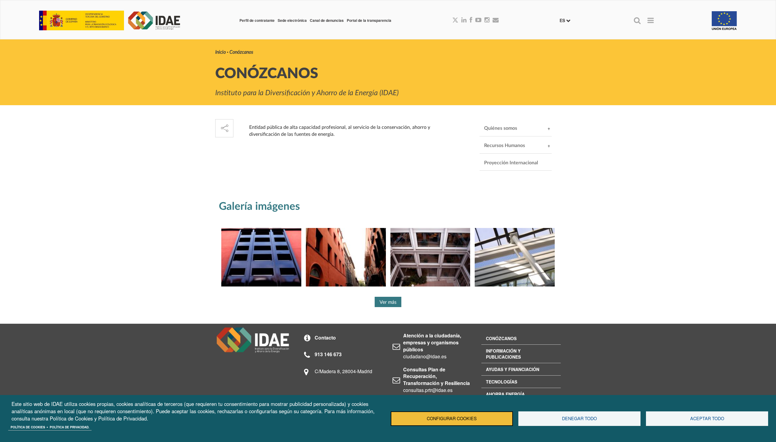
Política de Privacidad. (69, 427)
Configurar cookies (452, 418)
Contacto (325, 337)
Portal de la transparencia (369, 20)
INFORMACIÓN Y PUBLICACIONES (503, 354)
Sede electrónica (292, 20)
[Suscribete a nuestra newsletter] (496, 20)
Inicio (220, 52)
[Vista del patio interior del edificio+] (430, 257)
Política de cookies (28, 427)
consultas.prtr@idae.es (428, 390)
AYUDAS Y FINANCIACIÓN (512, 369)
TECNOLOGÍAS (501, 382)
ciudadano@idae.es (425, 356)
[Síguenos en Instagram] (487, 20)
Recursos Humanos (504, 145)
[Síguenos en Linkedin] (464, 20)
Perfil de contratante (257, 20)
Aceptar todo (707, 418)
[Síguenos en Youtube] (478, 20)
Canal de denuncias (327, 20)
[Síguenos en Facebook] (471, 20)
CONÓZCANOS (501, 338)
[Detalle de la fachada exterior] (261, 257)
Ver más (388, 302)
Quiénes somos (500, 128)
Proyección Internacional (511, 162)
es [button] (563, 20)
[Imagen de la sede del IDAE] (515, 257)
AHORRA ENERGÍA (505, 394)
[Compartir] (224, 128)
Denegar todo (579, 418)
